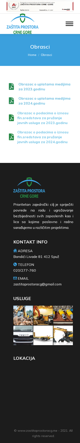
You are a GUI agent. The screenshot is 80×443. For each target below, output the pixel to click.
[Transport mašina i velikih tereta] (43, 336)
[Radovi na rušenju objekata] (23, 316)
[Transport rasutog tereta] (23, 336)
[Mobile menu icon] (69, 24)
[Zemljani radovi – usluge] (43, 316)
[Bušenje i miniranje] (63, 316)
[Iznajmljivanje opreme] (63, 336)
